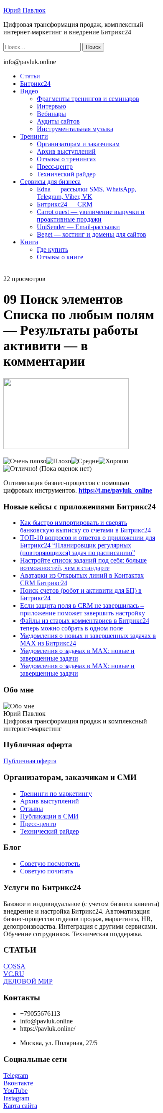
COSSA (14, 966)
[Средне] (85, 461)
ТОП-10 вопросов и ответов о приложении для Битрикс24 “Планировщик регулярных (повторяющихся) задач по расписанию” (87, 545)
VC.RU (13, 973)
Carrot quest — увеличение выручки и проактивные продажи (91, 215)
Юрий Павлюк (24, 10)
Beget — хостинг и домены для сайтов (91, 234)
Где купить (52, 249)
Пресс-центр (55, 166)
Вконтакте (18, 1083)
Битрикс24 (35, 83)
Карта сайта (20, 1105)
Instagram (16, 1098)
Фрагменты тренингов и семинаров (88, 98)
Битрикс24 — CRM (64, 204)
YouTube (15, 1090)
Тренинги (34, 136)
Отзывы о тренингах (66, 159)
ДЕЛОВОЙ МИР (28, 981)
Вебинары (51, 113)
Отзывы (31, 808)
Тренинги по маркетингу (56, 793)
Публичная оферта (29, 760)
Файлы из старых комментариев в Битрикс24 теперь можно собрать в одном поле (84, 624)
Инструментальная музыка (75, 128)
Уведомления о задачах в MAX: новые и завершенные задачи (77, 654)
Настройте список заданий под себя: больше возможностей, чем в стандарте (83, 564)
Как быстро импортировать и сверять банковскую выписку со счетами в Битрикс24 (85, 526)
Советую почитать (46, 871)
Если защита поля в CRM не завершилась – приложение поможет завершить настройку (82, 609)
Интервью (51, 106)
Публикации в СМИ (49, 816)
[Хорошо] (113, 461)
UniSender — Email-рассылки (78, 226)
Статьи (30, 76)
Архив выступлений (66, 151)
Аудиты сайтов (58, 121)
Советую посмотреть (50, 863)
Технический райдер (66, 174)
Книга (29, 241)
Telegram (15, 1075)
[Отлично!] (20, 469)
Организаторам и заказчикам (78, 143)
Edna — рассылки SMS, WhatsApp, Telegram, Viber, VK (86, 193)
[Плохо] (58, 461)
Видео (29, 91)
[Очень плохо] (24, 461)
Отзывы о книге (60, 257)
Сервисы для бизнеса (50, 181)
